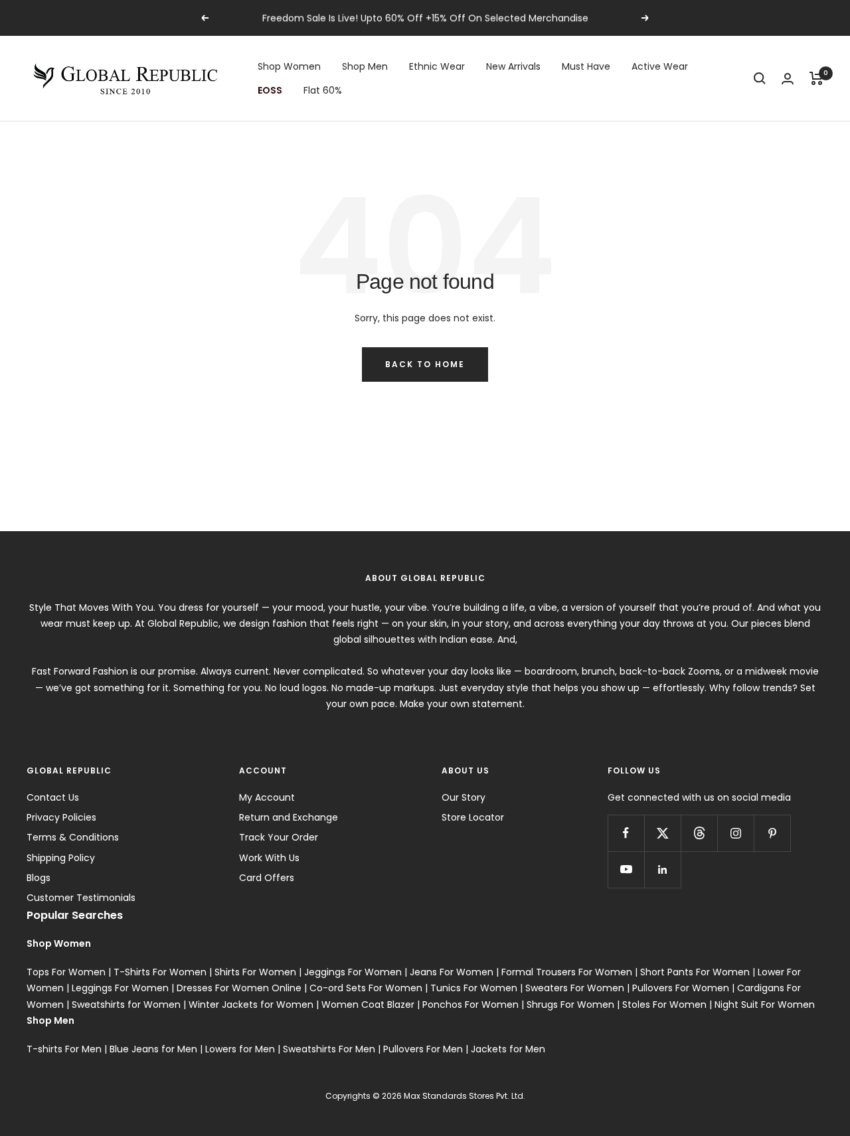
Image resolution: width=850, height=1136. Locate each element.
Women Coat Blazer (367, 1004)
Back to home (425, 364)
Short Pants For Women (695, 972)
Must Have (586, 66)
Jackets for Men (508, 1049)
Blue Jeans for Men (153, 1049)
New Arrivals (513, 66)
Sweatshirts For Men (329, 1049)
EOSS (270, 90)
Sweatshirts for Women (126, 1004)
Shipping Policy (61, 857)
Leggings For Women (120, 988)
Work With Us (269, 857)
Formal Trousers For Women (566, 972)
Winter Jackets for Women (251, 1004)
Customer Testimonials (81, 897)
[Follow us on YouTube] (626, 869)
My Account (267, 797)
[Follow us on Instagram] (735, 833)
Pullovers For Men (423, 1049)
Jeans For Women (451, 972)
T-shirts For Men (64, 1049)
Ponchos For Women (470, 1004)
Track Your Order (278, 837)
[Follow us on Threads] (699, 833)
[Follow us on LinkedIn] (662, 869)
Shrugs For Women (570, 1004)
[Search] (760, 78)
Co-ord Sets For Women (365, 988)
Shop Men (365, 66)
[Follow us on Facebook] (626, 833)
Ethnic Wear (437, 66)
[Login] (788, 78)
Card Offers (266, 877)
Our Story (463, 797)
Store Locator (473, 817)
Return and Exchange (288, 817)
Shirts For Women (255, 972)
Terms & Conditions (73, 837)
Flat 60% (322, 90)
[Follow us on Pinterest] (772, 833)
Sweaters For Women (574, 988)
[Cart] (816, 78)
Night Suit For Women (765, 1004)
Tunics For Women (473, 988)
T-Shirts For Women (160, 972)
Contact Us (53, 797)
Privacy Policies (61, 817)
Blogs (38, 877)
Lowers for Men (240, 1049)
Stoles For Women (664, 1004)
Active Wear (660, 66)
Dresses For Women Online (239, 988)
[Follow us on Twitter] (662, 833)
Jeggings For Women (353, 972)
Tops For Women (66, 972)
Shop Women (289, 66)
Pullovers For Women (680, 988)
